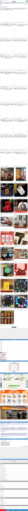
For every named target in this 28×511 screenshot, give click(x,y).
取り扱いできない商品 (3, 473)
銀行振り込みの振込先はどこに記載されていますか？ (5, 445)
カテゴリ (2, 482)
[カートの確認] (27, 1)
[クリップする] (1, 8)
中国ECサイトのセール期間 (4, 478)
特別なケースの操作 (3, 472)
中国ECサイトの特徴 (3, 477)
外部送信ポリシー (3, 501)
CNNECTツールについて (3, 467)
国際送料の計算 (2, 486)
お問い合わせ (2, 496)
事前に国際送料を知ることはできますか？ (5, 442)
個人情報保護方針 (3, 500)
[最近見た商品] (26, 1)
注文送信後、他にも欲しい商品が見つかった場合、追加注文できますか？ (5, 444)
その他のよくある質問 (25, 446)
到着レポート (2, 487)
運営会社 (2, 504)
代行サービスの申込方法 (3, 468)
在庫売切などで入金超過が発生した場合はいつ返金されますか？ (5, 443)
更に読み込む (14, 327)
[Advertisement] (14, 334)
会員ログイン (2, 491)
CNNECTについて (3, 464)
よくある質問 (2, 495)
